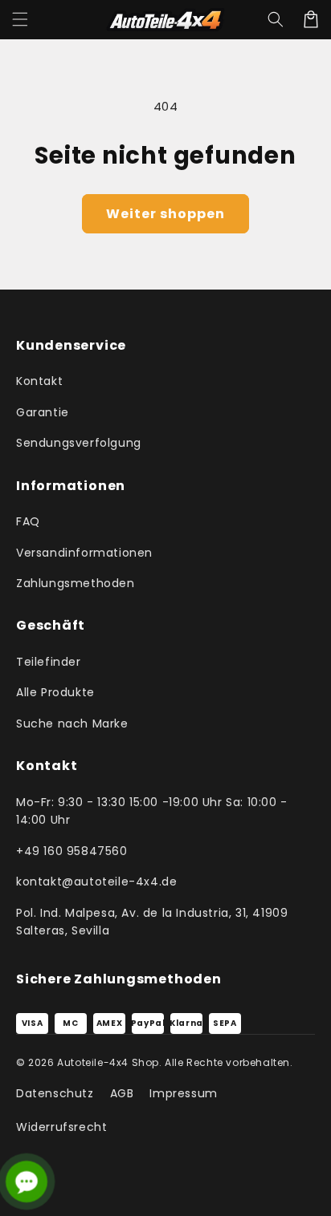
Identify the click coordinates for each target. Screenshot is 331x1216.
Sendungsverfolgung (78, 443)
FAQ (28, 521)
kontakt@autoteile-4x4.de (96, 881)
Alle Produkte (55, 692)
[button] (20, 19)
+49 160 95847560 (72, 851)
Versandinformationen (84, 553)
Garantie (42, 412)
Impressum (183, 1093)
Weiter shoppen (165, 214)
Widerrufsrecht (61, 1127)
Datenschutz (55, 1093)
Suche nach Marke (72, 723)
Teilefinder (48, 662)
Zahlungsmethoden (75, 583)
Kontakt (39, 381)
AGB (122, 1093)
